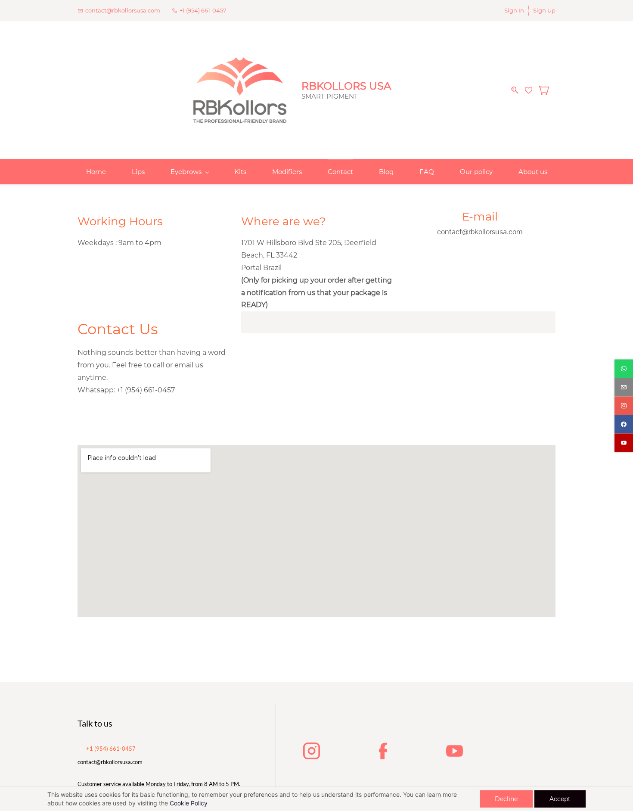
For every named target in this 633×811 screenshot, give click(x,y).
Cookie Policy (189, 803)
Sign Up (544, 10)
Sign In (514, 10)
